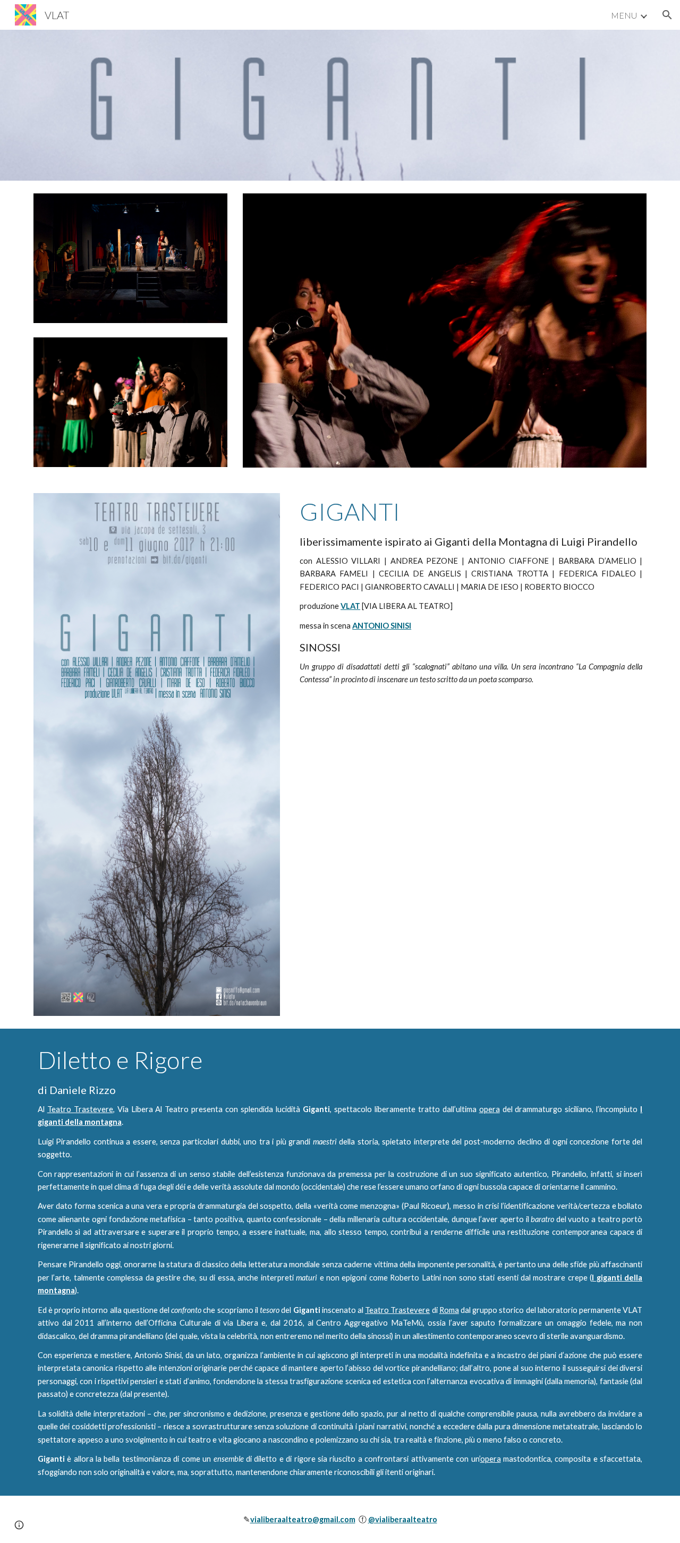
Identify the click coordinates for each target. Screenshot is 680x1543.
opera (489, 1109)
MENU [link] (624, 15)
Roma (449, 1310)
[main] (471, 592)
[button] (667, 15)
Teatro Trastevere (80, 1109)
